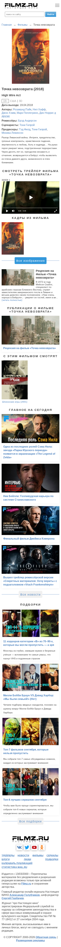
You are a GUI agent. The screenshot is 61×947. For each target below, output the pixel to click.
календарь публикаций (17, 863)
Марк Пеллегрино (27, 112)
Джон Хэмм (8, 112)
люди (27, 859)
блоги (6, 859)
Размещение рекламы (30, 940)
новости (23, 855)
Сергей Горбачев (13, 898)
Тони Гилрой (27, 125)
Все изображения (30, 260)
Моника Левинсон (12, 132)
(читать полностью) (12, 300)
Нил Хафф (39, 109)
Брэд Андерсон (27, 120)
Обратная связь (46, 937)
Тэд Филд (24, 129)
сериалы (52, 855)
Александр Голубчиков (25, 895)
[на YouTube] (34, 847)
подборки (51, 859)
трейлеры (8, 855)
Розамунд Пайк (22, 109)
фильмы (37, 855)
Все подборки (30, 821)
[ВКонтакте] (19, 847)
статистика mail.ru (14, 867)
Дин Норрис (46, 112)
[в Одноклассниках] (42, 847)
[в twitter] (27, 847)
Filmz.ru (26, 883)
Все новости (30, 594)
